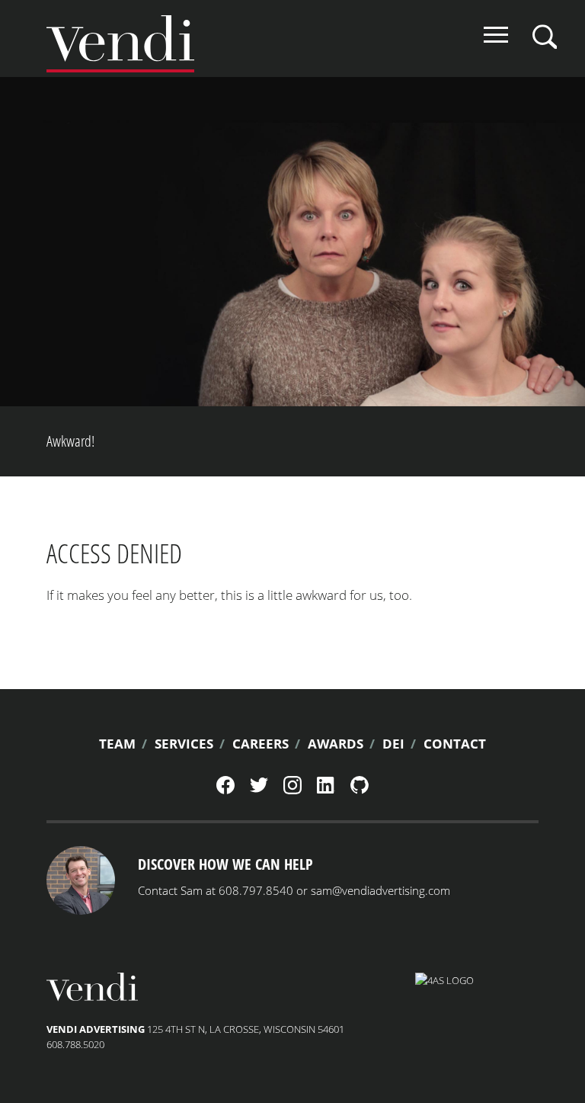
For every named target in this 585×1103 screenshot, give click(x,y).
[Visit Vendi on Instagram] (292, 790)
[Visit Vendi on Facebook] (225, 790)
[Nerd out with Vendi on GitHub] (359, 790)
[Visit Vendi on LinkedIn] (326, 790)
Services (184, 743)
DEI (393, 743)
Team (117, 743)
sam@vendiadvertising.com (380, 890)
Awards (335, 743)
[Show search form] (544, 37)
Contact (455, 743)
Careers (260, 743)
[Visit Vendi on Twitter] (259, 789)
